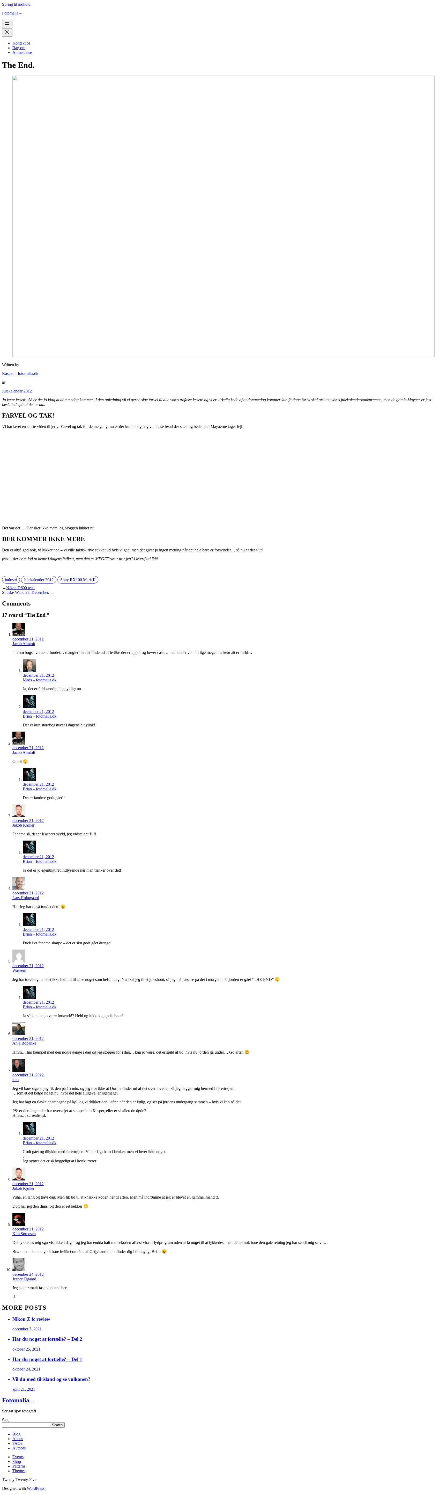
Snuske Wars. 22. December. (25, 592)
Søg (5, 1420)
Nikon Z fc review (31, 1319)
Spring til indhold (16, 4)
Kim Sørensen (24, 1233)
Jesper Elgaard (24, 1279)
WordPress (35, 1488)
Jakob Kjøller (23, 825)
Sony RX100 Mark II (77, 580)
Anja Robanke (24, 1043)
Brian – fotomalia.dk (39, 716)
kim (15, 1079)
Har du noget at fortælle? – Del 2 (47, 1339)
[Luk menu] (7, 32)
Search (57, 1425)
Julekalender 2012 (17, 391)
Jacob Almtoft (23, 643)
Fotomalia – (11, 13)
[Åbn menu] (7, 24)
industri (11, 580)
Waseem (19, 970)
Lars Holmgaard (25, 897)
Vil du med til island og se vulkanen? (51, 1379)
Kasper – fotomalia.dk (20, 373)
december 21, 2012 (28, 639)
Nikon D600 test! (20, 588)
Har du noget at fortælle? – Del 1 (47, 1359)
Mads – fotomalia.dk (39, 680)
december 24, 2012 (28, 1274)
